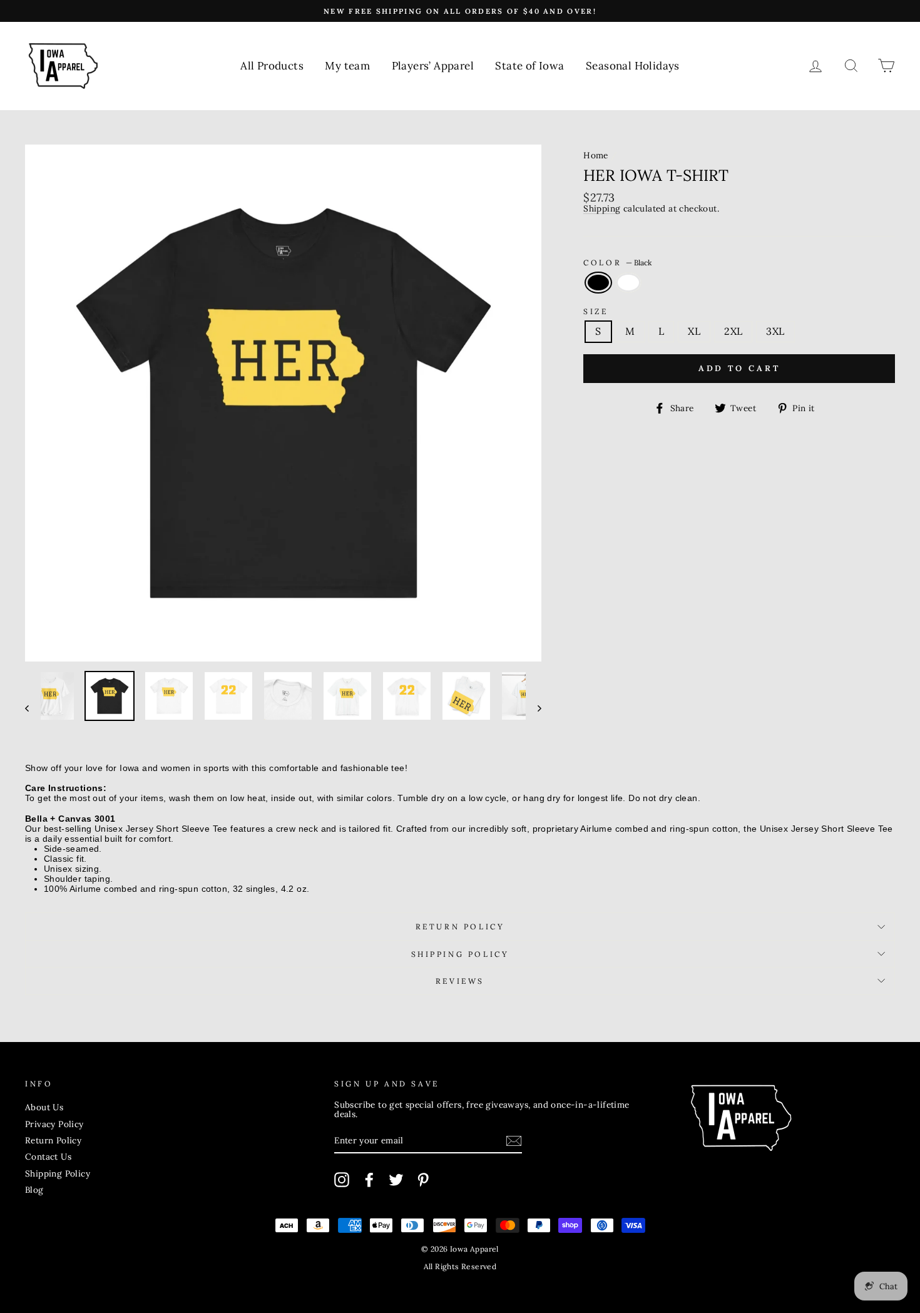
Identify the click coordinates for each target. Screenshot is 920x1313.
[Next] (533, 707)
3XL (775, 331)
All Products (272, 66)
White (628, 283)
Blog (34, 1189)
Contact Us (48, 1156)
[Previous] (33, 707)
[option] (460, 11)
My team (347, 66)
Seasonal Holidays (633, 66)
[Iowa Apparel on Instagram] (341, 1179)
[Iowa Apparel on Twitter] (396, 1179)
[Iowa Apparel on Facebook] (369, 1179)
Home (595, 155)
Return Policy (460, 926)
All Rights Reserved (460, 1266)
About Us (44, 1107)
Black (598, 283)
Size (595, 311)
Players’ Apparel (433, 66)
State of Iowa (529, 66)
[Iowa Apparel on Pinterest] (423, 1179)
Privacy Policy (54, 1124)
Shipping (601, 209)
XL (694, 331)
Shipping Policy (460, 954)
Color (617, 262)
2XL (733, 331)
